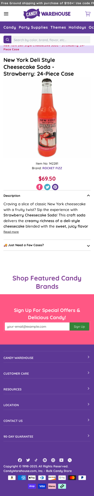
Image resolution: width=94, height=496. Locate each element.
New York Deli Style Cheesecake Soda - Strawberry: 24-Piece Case (38, 66)
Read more (11, 231)
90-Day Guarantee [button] (18, 437)
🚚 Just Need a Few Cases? (23, 245)
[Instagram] (53, 460)
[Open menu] (10, 13)
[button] (9, 27)
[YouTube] (61, 460)
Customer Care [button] (16, 374)
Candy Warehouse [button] (18, 358)
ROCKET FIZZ (52, 168)
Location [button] (11, 405)
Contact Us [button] (13, 421)
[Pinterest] (45, 460)
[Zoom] (47, 117)
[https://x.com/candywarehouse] (70, 460)
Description (11, 196)
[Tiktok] (36, 460)
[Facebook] (20, 460)
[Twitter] (28, 460)
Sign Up (79, 327)
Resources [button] (12, 389)
